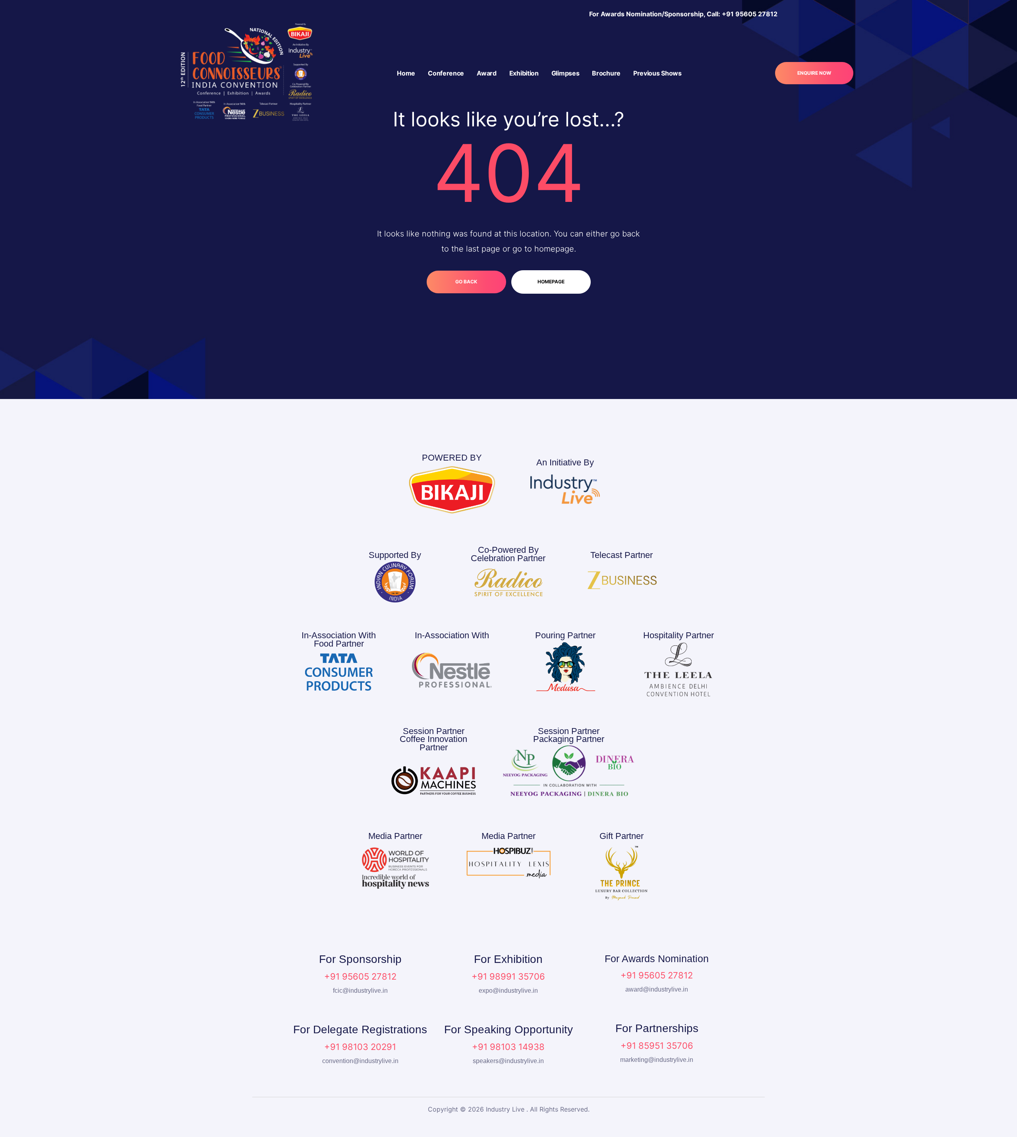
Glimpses (565, 73)
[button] (814, 73)
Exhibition (524, 73)
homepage (551, 282)
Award (487, 73)
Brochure (606, 73)
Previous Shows (657, 73)
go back (466, 282)
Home (406, 73)
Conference (446, 73)
